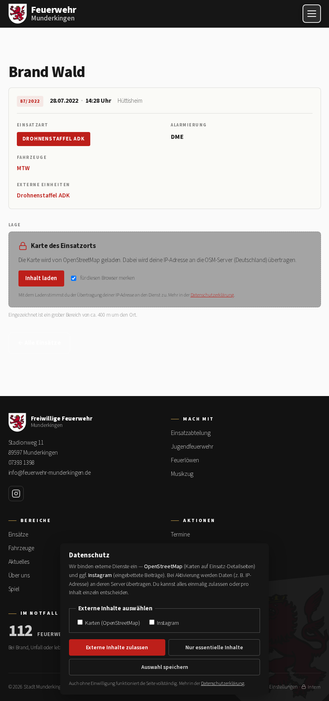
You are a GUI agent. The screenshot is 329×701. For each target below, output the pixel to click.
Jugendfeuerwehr (192, 447)
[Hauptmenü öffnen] (312, 13)
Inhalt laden (41, 278)
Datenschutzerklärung (212, 295)
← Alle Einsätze (39, 343)
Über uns (19, 575)
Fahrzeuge (21, 548)
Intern (314, 687)
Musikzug (182, 474)
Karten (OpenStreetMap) (112, 623)
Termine (180, 534)
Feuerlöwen (185, 460)
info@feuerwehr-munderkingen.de (49, 473)
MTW (23, 168)
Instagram (167, 623)
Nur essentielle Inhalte (214, 648)
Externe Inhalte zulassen (117, 648)
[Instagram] (16, 493)
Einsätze (18, 534)
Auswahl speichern (164, 667)
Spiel (14, 589)
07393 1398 (21, 463)
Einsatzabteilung (191, 433)
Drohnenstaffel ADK (53, 138)
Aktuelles (18, 562)
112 (20, 631)
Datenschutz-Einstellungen (269, 687)
